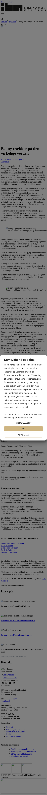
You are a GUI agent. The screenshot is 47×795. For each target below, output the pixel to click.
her (30, 417)
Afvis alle (23, 435)
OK (23, 428)
